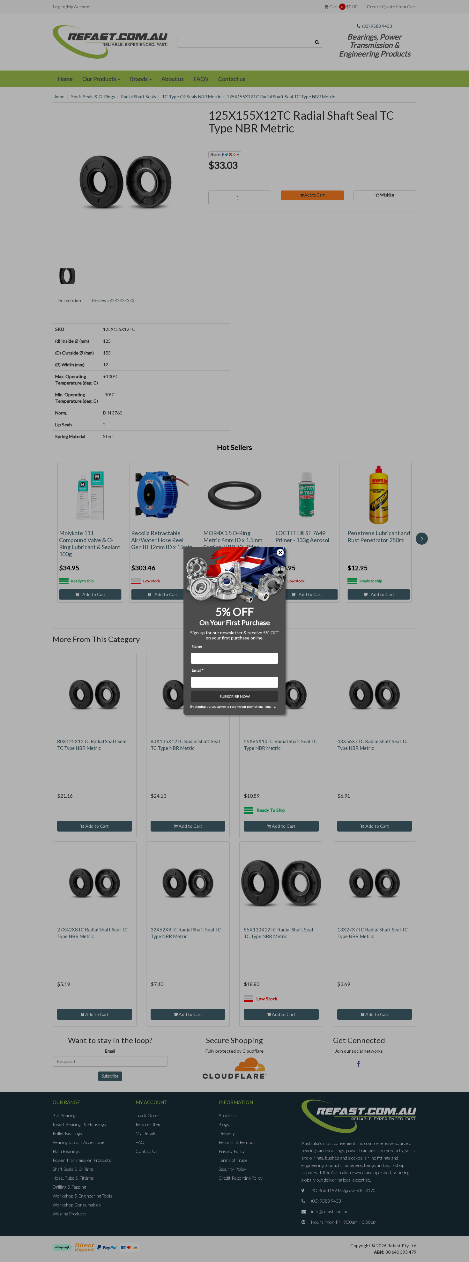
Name (197, 646)
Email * (198, 670)
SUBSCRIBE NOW (235, 696)
